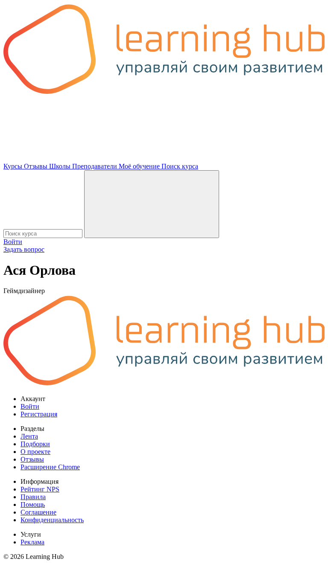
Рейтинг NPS (39, 489)
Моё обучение (140, 166)
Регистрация (38, 414)
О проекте (35, 451)
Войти (12, 241)
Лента (29, 436)
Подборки (35, 444)
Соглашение (38, 512)
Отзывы (36, 166)
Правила (33, 496)
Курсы (13, 166)
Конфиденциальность (52, 519)
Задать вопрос (23, 249)
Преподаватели (95, 166)
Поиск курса (179, 166)
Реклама (32, 542)
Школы (60, 166)
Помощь (32, 504)
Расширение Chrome (50, 467)
